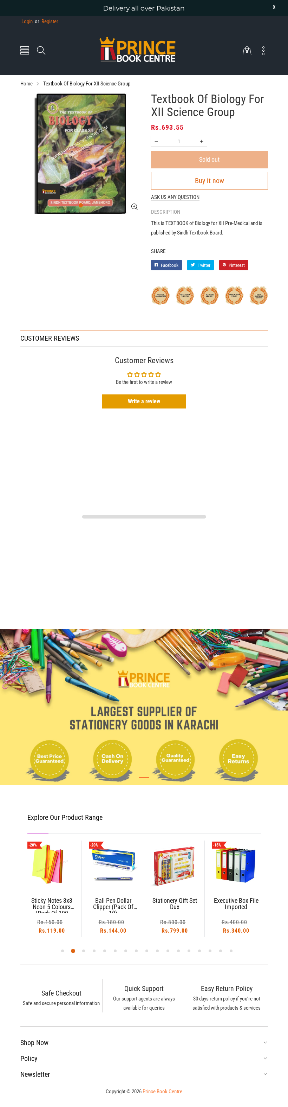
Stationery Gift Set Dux (174, 903)
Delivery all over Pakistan (144, 8)
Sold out (209, 159)
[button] (24, 51)
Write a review (144, 401)
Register (46, 21)
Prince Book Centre (162, 1091)
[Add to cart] (52, 875)
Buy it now (209, 180)
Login (27, 21)
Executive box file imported (236, 903)
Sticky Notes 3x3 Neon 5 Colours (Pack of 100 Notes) (51, 905)
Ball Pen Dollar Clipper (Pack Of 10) (113, 905)
